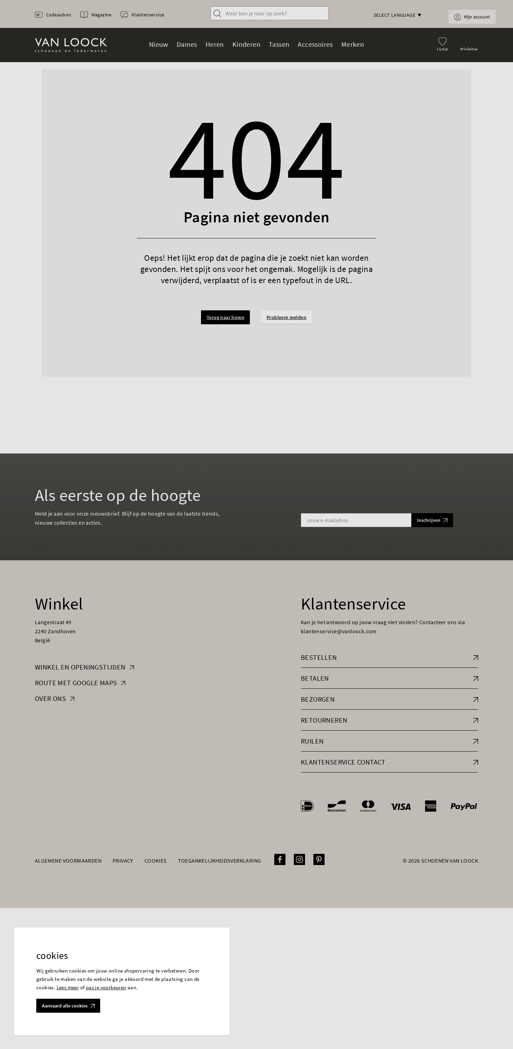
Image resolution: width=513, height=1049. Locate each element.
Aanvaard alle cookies (65, 1006)
